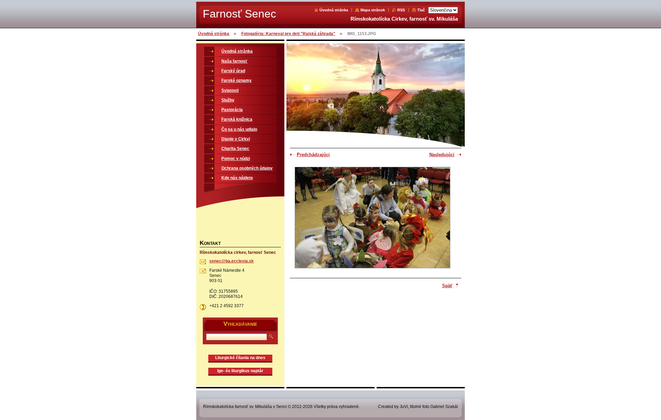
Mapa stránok (372, 10)
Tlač (421, 10)
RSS (401, 10)
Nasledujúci (441, 154)
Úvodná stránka (333, 10)
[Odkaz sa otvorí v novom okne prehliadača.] (372, 218)
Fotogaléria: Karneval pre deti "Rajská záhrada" (288, 34)
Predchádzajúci (313, 154)
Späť (447, 285)
